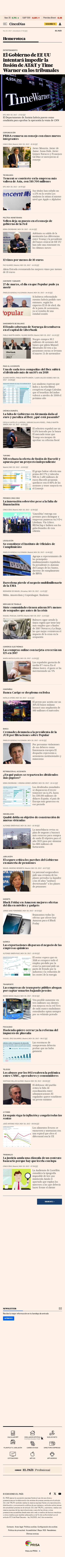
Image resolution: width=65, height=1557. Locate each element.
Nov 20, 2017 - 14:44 (27, 229)
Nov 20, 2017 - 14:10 (49, 335)
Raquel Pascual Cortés (13, 616)
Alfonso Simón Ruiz (11, 826)
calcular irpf (13, 1437)
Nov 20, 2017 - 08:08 (40, 1081)
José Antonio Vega (11, 1124)
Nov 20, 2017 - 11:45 (38, 591)
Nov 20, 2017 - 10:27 (40, 868)
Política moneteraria (12, 218)
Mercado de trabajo (12, 604)
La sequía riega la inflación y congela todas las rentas (32, 1117)
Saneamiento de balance (13, 324)
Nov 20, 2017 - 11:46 (43, 552)
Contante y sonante (11, 281)
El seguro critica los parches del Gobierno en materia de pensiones (30, 861)
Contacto (10, 1527)
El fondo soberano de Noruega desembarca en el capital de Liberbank (31, 328)
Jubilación (8, 857)
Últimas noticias (32, 1534)
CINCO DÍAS (7, 144)
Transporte (8, 984)
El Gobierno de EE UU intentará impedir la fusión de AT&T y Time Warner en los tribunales (31, 62)
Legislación (8, 541)
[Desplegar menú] (5, 24)
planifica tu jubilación (13, 1448)
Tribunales (8, 1155)
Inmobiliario (8, 814)
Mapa (39, 1530)
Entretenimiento (10, 50)
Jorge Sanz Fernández (12, 911)
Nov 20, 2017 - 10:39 (30, 826)
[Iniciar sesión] (60, 24)
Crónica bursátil (10, 411)
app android (52, 1458)
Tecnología (8, 175)
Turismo (6, 456)
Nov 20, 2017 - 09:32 (30, 996)
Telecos (6, 1069)
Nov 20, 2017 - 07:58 (28, 1166)
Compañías (7, 689)
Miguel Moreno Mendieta (13, 868)
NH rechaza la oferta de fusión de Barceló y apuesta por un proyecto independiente (31, 460)
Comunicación (9, 133)
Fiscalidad (7, 1027)
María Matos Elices (11, 658)
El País (58, 31)
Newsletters (51, 1530)
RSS (44, 1530)
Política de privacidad (16, 1530)
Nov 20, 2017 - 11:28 (29, 658)
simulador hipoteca (32, 1437)
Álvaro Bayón (27, 335)
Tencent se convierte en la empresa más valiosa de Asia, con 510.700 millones (30, 180)
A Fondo (6, 1112)
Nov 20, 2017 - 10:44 (48, 783)
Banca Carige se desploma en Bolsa (26, 693)
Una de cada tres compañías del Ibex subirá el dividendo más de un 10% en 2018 (31, 371)
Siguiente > (49, 1202)
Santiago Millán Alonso (13, 1081)
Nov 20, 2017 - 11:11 (25, 698)
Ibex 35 (8, 18)
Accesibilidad (31, 1530)
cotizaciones (13, 1458)
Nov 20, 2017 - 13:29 (18, 425)
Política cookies (30, 1527)
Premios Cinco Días (11, 498)
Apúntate (8, 1318)
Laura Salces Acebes (43, 378)
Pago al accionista (11, 366)
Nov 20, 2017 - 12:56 (28, 510)
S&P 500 (26, 18)
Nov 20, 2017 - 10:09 (30, 953)
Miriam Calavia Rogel (36, 422)
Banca (5, 729)
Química (6, 942)
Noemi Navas (8, 996)
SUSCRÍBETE (50, 24)
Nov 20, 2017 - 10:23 (32, 911)
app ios (32, 1458)
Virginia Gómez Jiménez (28, 783)
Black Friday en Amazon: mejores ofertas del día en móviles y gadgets (30, 904)
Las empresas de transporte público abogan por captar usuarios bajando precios (32, 989)
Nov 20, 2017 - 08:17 (38, 1039)
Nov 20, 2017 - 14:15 (43, 293)
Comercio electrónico (13, 647)
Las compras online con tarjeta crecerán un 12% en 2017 (32, 652)
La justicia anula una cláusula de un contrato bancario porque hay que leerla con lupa (32, 1160)
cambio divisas (32, 1448)
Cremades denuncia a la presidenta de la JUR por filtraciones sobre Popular (30, 734)
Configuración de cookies (47, 1527)
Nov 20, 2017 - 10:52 (37, 740)
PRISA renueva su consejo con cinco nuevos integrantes (32, 137)
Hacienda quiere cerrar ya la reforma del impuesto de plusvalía (30, 1032)
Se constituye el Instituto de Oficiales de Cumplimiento (29, 546)
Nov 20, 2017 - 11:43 (39, 616)
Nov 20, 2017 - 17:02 (16, 115)
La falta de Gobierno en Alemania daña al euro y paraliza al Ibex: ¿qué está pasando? (31, 416)
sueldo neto (52, 1437)
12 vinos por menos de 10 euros (23, 260)
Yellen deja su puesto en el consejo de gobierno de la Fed (27, 223)
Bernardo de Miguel (11, 591)
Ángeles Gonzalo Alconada (15, 293)
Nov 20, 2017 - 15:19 (28, 144)
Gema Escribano (10, 229)
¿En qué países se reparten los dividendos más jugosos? (30, 776)
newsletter (9, 1308)
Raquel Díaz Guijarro (12, 1039)
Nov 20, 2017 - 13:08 (18, 467)
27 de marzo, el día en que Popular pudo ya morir (31, 286)
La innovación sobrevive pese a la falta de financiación (30, 503)
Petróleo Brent (49, 18)
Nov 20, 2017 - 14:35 (29, 265)
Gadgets (6, 899)
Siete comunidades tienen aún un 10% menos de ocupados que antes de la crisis (32, 609)
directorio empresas (52, 1448)
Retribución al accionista (14, 772)
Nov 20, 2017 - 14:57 (16, 187)
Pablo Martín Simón (11, 335)
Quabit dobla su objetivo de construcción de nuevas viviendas (31, 819)
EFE (4, 115)
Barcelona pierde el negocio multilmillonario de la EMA (32, 584)
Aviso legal (19, 1527)
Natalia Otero (9, 698)
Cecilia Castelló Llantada (14, 422)
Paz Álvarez (8, 265)
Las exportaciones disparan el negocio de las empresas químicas (32, 947)
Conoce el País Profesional (32, 1470)
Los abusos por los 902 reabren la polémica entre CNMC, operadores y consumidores (31, 1074)
